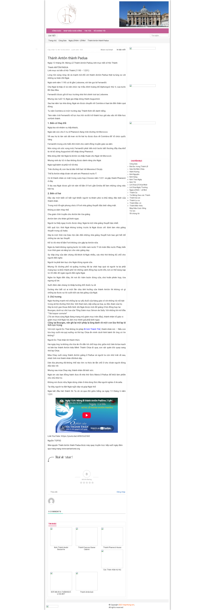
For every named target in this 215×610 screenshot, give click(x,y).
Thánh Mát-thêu (136, 206)
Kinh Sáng (133, 177)
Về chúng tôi (99, 31)
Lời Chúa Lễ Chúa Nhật (138, 185)
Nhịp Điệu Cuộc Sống (73, 31)
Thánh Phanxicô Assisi (112, 547)
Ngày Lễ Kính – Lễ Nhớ (138, 190)
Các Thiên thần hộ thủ (112, 570)
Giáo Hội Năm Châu (137, 169)
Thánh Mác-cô (135, 203)
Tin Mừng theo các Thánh (140, 195)
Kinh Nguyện (134, 174)
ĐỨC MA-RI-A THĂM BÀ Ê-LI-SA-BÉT (61, 593)
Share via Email (106, 50)
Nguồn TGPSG (54, 440)
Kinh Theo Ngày (136, 180)
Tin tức (87, 31)
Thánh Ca (133, 193)
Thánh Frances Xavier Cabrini (86, 548)
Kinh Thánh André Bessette (61, 548)
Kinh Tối (133, 182)
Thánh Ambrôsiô (86, 592)
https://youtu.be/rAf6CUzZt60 (75, 436)
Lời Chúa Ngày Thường (139, 187)
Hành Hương (134, 172)
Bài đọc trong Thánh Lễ (139, 166)
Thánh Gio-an (135, 198)
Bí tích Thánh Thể (92, 329)
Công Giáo (56, 31)
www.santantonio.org (71, 449)
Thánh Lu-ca (135, 200)
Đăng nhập (120, 492)
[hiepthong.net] (67, 14)
